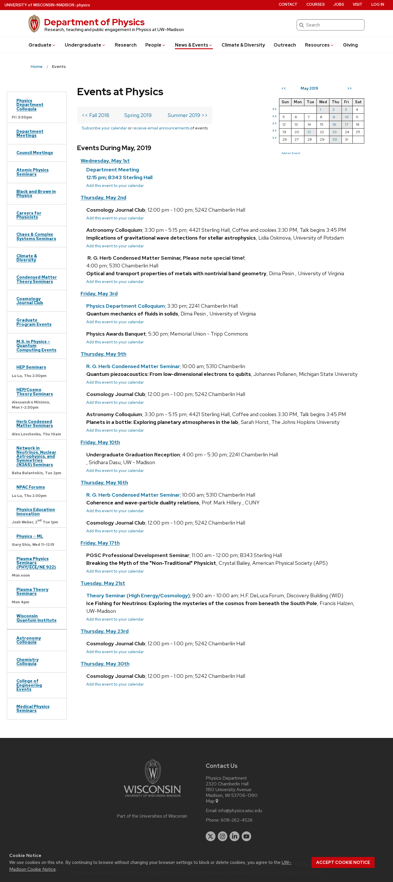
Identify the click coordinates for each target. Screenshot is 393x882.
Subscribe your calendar (104, 128)
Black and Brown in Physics (36, 193)
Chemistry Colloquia (27, 661)
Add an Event (290, 153)
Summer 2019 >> (188, 115)
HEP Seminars (31, 367)
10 (347, 116)
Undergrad (83, 45)
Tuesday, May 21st (103, 583)
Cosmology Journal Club (29, 300)
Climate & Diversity (243, 45)
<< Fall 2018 (95, 115)
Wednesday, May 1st (105, 160)
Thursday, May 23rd (105, 631)
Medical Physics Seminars (32, 708)
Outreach (285, 45)
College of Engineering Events (29, 685)
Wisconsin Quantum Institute (36, 618)
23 (334, 131)
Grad (39, 45)
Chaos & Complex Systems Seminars (36, 236)
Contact (288, 4)
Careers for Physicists (28, 215)
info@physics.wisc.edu (240, 811)
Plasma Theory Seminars (32, 591)
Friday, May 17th (100, 542)
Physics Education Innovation (35, 511)
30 (335, 139)
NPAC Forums (30, 487)
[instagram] (223, 836)
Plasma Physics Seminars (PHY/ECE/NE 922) (36, 563)
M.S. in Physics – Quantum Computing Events (36, 346)
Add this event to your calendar (115, 185)
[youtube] (246, 836)
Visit (358, 4)
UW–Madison (39, 5)
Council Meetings (34, 152)
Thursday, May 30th (105, 663)
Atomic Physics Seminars (32, 172)
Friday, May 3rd (99, 293)
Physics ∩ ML (29, 536)
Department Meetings (29, 133)
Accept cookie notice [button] (343, 862)
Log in (377, 4)
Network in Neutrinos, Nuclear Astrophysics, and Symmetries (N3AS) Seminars (36, 456)
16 (334, 124)
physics (83, 5)
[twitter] (210, 836)
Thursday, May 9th (103, 354)
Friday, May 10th (100, 442)
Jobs (338, 4)
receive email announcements (161, 128)
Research (126, 45)
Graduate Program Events (33, 322)
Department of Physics (94, 22)
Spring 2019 (138, 115)
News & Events (191, 45)
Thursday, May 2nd (103, 197)
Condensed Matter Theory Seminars (36, 279)
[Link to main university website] (152, 798)
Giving (350, 45)
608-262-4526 (237, 820)
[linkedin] (234, 836)
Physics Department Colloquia (29, 105)
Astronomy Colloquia (28, 640)
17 (346, 124)
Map (210, 801)
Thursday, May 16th (104, 482)
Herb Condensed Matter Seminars (34, 423)
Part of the (152, 816)
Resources (317, 45)
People (153, 45)
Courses (315, 4)
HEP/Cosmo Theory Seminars (34, 391)
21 (309, 131)
